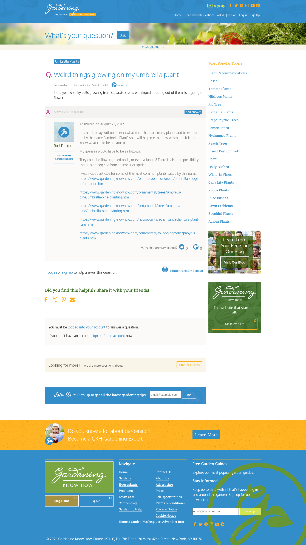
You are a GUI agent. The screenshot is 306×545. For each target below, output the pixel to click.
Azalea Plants (219, 221)
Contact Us (164, 472)
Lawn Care (127, 497)
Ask (123, 35)
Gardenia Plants (220, 112)
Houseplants (128, 484)
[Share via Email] (72, 300)
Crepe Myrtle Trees (223, 120)
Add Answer (193, 112)
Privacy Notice (166, 509)
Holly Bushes (218, 167)
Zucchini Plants (220, 213)
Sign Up (255, 15)
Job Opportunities (169, 497)
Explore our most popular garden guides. (223, 472)
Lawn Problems (220, 206)
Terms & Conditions (170, 503)
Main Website (234, 324)
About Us (162, 478)
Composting (128, 503)
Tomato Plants (219, 89)
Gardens (125, 478)
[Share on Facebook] (45, 300)
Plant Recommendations (227, 73)
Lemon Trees (218, 128)
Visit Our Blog (234, 262)
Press (160, 491)
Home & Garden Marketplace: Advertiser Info (151, 522)
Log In (243, 15)
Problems (126, 491)
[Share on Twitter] (54, 300)
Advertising (164, 484)
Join (189, 394)
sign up (67, 272)
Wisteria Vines (220, 174)
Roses (212, 81)
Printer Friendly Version (186, 270)
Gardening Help (130, 509)
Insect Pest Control (223, 151)
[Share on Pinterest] (63, 300)
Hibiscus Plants (220, 96)
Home (178, 15)
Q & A (96, 501)
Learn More (206, 434)
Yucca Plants (218, 190)
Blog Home (61, 501)
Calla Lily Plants (221, 182)
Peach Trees (218, 143)
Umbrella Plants (153, 47)
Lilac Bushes (218, 198)
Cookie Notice (166, 515)
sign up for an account (108, 335)
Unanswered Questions (199, 15)
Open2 (213, 159)
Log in (52, 272)
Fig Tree (214, 104)
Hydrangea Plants (222, 135)
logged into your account (86, 327)
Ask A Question (226, 15)
